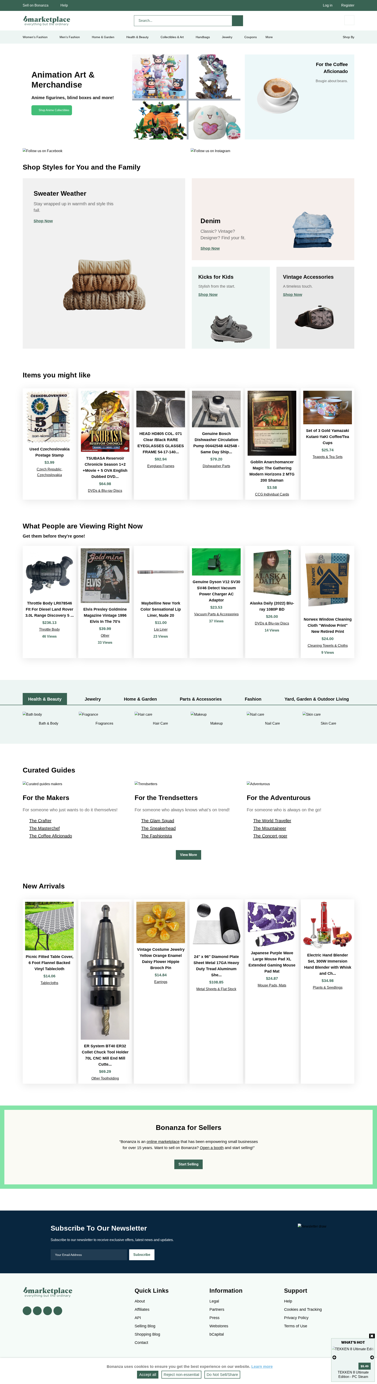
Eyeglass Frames (160, 466)
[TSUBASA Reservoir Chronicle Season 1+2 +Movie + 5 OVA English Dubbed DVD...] (105, 444)
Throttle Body (49, 629)
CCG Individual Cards (272, 494)
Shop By (348, 37)
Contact (141, 1342)
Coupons (250, 37)
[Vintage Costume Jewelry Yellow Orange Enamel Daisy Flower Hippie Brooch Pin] (160, 991)
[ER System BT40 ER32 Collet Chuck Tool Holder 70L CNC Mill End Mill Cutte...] (105, 991)
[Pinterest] (47, 1310)
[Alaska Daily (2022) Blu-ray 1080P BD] (271, 602)
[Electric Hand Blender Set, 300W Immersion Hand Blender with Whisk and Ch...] (327, 991)
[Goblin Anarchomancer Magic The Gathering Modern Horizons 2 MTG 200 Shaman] (271, 444)
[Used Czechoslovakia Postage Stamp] (49, 444)
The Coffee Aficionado (50, 836)
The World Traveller (272, 820)
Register (347, 5)
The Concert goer (270, 836)
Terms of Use (295, 1326)
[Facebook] (27, 1310)
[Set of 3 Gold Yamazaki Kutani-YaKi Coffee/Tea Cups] (327, 444)
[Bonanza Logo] (47, 20)
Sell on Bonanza (35, 5)
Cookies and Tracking (303, 1309)
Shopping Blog (147, 1334)
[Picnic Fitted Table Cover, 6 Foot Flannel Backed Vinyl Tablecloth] (49, 991)
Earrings (160, 982)
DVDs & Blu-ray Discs (105, 490)
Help (64, 5)
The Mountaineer (269, 828)
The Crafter (40, 820)
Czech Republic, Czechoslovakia (49, 472)
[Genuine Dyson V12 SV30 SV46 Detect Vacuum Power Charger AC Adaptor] (216, 602)
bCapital (216, 1334)
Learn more (262, 1366)
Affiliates (142, 1309)
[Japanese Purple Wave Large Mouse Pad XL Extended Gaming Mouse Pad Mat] (271, 991)
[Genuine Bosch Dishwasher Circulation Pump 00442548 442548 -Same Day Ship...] (216, 444)
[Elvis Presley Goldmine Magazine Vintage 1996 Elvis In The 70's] (105, 602)
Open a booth (212, 1148)
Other (105, 635)
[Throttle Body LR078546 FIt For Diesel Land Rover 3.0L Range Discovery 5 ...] (49, 602)
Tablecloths (49, 983)
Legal (214, 1301)
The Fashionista (156, 836)
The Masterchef (44, 828)
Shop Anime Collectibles (54, 110)
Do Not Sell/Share (222, 1374)
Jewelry (227, 37)
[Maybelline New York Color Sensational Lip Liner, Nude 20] (160, 602)
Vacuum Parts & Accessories (216, 614)
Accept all (147, 1374)
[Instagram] (57, 1310)
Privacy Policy (296, 1318)
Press (214, 1318)
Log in (327, 5)
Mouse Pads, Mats (272, 985)
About (140, 1301)
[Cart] (349, 20)
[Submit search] (237, 20)
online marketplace (163, 1141)
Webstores (218, 1326)
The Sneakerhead (158, 828)
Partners (216, 1309)
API (138, 1318)
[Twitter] (37, 1310)
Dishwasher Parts (216, 466)
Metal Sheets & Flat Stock (216, 989)
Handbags (203, 37)
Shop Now (43, 221)
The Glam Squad (157, 820)
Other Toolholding (105, 1078)
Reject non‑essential (181, 1374)
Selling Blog (145, 1326)
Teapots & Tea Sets (328, 457)
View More (188, 855)
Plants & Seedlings (328, 987)
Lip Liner (161, 629)
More (269, 37)
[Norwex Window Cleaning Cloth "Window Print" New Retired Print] (327, 602)
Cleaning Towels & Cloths (328, 645)
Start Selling (188, 1164)
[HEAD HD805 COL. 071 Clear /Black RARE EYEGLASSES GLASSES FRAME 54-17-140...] (160, 444)
